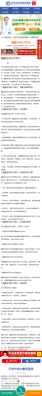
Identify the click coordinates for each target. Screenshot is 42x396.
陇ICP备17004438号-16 (9, 381)
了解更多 (33, 361)
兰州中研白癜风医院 (21, 37)
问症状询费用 (7, 393)
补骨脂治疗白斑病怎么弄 (17, 350)
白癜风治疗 (34, 37)
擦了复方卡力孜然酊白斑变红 (19, 347)
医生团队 (5, 12)
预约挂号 (13, 361)
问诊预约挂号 (35, 393)
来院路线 (36, 8)
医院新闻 (26, 12)
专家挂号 (37, 12)
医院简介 (15, 8)
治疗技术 (15, 12)
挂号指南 (26, 8)
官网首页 (5, 8)
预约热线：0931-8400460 (21, 48)
